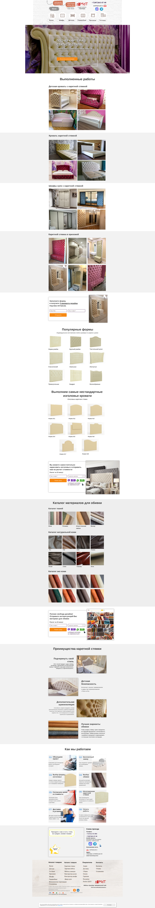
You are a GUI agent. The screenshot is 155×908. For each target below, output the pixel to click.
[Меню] (54, 10)
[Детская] (72, 22)
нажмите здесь (60, 905)
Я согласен (109, 904)
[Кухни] (51, 22)
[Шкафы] (62, 22)
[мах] (96, 10)
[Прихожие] (92, 22)
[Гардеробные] (82, 22)
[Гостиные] (102, 22)
